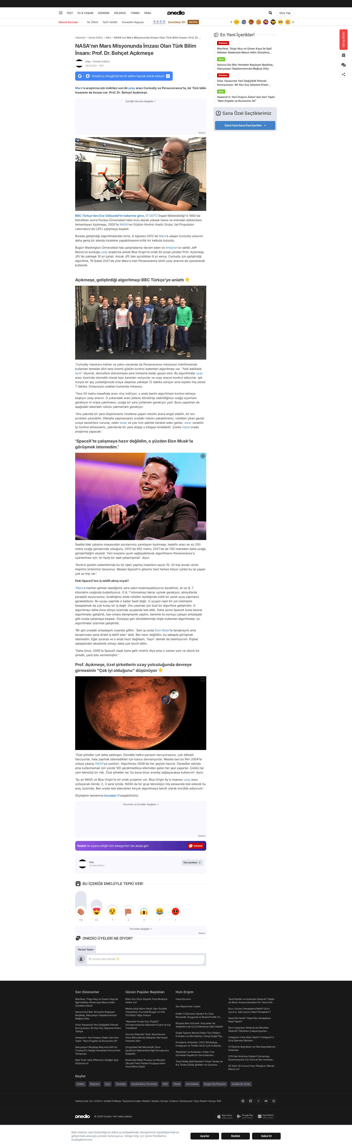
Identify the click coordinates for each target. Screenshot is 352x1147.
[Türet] (243, 22)
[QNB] (236, 22)
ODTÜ (153, 215)
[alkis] (280, 22)
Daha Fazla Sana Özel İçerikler (243, 125)
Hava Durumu (183, 999)
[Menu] (60, 13)
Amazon (171, 247)
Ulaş (97, 61)
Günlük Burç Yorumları (144, 1083)
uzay (131, 88)
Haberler (80, 37)
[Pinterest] (274, 1101)
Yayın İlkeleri (200, 1101)
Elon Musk (162, 630)
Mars (78, 88)
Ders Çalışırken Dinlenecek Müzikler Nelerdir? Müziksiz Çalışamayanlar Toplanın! (248, 1031)
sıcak (123, 423)
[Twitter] (258, 1101)
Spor (221, 59)
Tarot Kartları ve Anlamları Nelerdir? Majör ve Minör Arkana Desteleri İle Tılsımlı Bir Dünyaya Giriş (251, 1002)
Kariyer (164, 1101)
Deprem (94, 1083)
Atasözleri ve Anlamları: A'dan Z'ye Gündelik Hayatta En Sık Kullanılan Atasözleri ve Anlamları (195, 1055)
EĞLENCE (120, 12)
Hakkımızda (81, 1101)
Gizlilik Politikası (112, 1101)
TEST (70, 12)
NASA (124, 224)
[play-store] (246, 1116)
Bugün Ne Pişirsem (215, 1083)
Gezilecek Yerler (241, 1083)
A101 (165, 1083)
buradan (110, 795)
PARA (147, 12)
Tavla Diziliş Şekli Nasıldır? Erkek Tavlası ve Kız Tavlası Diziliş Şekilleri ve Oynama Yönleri (199, 1064)
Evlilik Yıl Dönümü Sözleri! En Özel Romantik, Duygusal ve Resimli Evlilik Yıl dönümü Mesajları (198, 1017)
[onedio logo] (176, 12)
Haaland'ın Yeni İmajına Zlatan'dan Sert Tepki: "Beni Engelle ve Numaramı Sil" (246, 98)
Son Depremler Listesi (188, 1006)
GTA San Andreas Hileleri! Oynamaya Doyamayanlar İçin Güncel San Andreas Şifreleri (250, 1059)
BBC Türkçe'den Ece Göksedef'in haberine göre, (110, 215)
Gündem (223, 43)
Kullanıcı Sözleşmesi (180, 1101)
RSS (219, 1101)
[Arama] (270, 12)
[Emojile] (266, 22)
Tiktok (176, 1083)
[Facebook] (250, 1101)
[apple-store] (226, 1116)
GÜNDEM (103, 12)
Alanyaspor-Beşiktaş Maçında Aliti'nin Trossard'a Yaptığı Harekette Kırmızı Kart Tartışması (97, 1050)
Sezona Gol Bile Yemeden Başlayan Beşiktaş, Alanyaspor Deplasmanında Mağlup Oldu (245, 66)
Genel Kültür (95, 37)
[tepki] (81, 911)
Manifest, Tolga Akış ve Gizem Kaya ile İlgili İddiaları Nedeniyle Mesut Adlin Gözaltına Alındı (244, 50)
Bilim (108, 37)
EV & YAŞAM (85, 12)
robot (186, 427)
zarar (187, 423)
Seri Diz (193, 22)
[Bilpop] (258, 22)
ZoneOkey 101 (176, 22)
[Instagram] (243, 1101)
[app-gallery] (266, 1116)
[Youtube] (266, 1101)
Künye (212, 1101)
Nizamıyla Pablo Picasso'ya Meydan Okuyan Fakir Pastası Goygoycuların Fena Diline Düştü (145, 1063)
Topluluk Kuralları (131, 1101)
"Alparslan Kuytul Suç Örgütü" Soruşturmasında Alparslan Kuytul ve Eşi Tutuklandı (147, 1024)
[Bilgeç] (251, 22)
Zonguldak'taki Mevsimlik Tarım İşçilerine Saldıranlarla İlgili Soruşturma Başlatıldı (147, 1050)
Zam (107, 1083)
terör (78, 373)
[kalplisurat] (288, 22)
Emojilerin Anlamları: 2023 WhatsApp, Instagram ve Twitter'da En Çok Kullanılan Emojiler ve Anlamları (199, 1045)
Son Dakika (192, 1083)
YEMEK (135, 12)
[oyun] (273, 22)
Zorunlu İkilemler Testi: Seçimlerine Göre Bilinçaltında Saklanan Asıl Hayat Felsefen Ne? (146, 1037)
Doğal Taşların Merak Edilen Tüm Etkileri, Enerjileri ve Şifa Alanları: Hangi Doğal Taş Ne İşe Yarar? (199, 1036)
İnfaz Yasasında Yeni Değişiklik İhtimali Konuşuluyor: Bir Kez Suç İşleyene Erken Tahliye (242, 83)
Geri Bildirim (96, 1101)
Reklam (146, 1101)
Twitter (80, 1083)
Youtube (121, 1083)
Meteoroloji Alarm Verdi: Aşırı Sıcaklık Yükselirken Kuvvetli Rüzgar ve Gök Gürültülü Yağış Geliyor (146, 1012)
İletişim (155, 1101)
